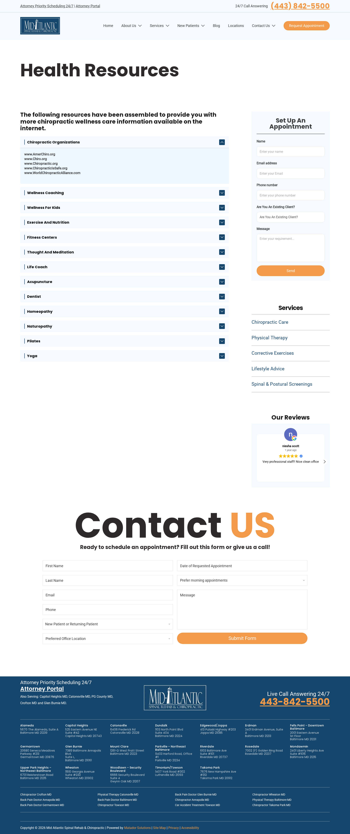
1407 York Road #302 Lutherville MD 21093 (170, 773)
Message (263, 229)
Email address (267, 163)
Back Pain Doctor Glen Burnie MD (196, 794)
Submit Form (242, 638)
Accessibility (190, 828)
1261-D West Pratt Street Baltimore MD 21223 (127, 752)
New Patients (188, 25)
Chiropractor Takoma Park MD (271, 805)
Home (108, 25)
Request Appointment (306, 25)
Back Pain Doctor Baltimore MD (117, 799)
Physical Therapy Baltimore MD (271, 799)
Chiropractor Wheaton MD (268, 794)
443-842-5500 (295, 701)
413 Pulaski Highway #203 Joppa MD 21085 (218, 731)
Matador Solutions (137, 828)
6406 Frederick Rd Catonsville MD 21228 (124, 731)
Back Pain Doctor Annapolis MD (40, 799)
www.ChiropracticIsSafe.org (45, 168)
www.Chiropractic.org (41, 163)
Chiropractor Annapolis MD (192, 799)
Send (291, 271)
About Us (128, 25)
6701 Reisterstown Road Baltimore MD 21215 (36, 776)
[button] (324, 462)
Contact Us (261, 25)
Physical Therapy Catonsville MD (118, 794)
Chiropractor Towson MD (113, 805)
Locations (236, 25)
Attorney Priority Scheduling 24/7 (46, 6)
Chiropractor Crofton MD (35, 794)
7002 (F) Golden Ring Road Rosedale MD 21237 (264, 752)
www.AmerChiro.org (39, 154)
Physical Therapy (270, 338)
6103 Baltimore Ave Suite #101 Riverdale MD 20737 (214, 754)
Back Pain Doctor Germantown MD (42, 805)
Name (261, 141)
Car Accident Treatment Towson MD (197, 805)
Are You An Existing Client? (276, 207)
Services (157, 25)
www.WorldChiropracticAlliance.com (52, 173)
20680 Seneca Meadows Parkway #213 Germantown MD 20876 (37, 754)
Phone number (267, 185)
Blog (216, 25)
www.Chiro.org (35, 159)
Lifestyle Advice (268, 369)
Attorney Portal (88, 6)
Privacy (173, 828)
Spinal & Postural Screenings (282, 384)
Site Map (159, 828)
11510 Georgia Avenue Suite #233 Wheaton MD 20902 (80, 775)
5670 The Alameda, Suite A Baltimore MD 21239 (39, 731)
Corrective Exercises (273, 353)
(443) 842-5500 (300, 6)
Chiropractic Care (270, 322)
